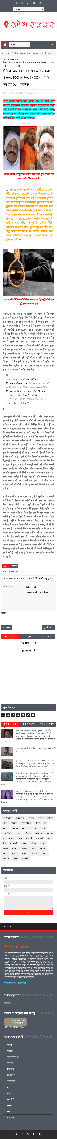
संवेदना (43, 843)
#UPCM (32, 379)
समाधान (15, 853)
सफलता (25, 848)
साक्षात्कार (36, 853)
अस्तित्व (50, 818)
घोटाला (14, 823)
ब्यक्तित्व (38, 833)
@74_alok (40, 391)
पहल (44, 828)
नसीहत (5, 828)
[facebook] (16, 3)
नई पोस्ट (6, 627)
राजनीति (29, 838)
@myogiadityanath (16, 383)
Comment (47, 724)
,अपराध (35, 93)
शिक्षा (4, 843)
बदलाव (18, 833)
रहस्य (20, 838)
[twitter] (34, 3)
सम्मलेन (25, 853)
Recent (28, 724)
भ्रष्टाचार (49, 833)
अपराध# (14, 566)
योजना (11, 838)
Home (6, 59)
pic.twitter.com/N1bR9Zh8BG (21, 395)
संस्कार (5, 848)
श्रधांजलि (14, 843)
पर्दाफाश (25, 828)
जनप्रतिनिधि (26, 823)
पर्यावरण (35, 828)
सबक (34, 848)
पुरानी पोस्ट (48, 627)
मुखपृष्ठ (7, 1003)
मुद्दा (4, 838)
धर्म (45, 823)
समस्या (42, 848)
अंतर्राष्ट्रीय (7, 818)
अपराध (13, 59)
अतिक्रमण (20, 818)
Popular (10, 724)
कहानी (5, 823)
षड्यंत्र (24, 843)
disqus (28, 637)
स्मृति (45, 853)
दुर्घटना (37, 823)
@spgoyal (11, 391)
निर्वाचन (15, 828)
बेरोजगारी (28, 833)
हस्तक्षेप (25, 858)
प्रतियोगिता (7, 833)
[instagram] (22, 3)
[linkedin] (28, 3)
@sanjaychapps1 (26, 391)
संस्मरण (15, 848)
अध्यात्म (31, 818)
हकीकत (16, 858)
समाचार (6, 853)
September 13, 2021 (16, 403)
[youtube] (40, 3)
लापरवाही (40, 838)
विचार (49, 838)
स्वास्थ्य (6, 858)
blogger (10, 637)
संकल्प (33, 843)
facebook (46, 637)
